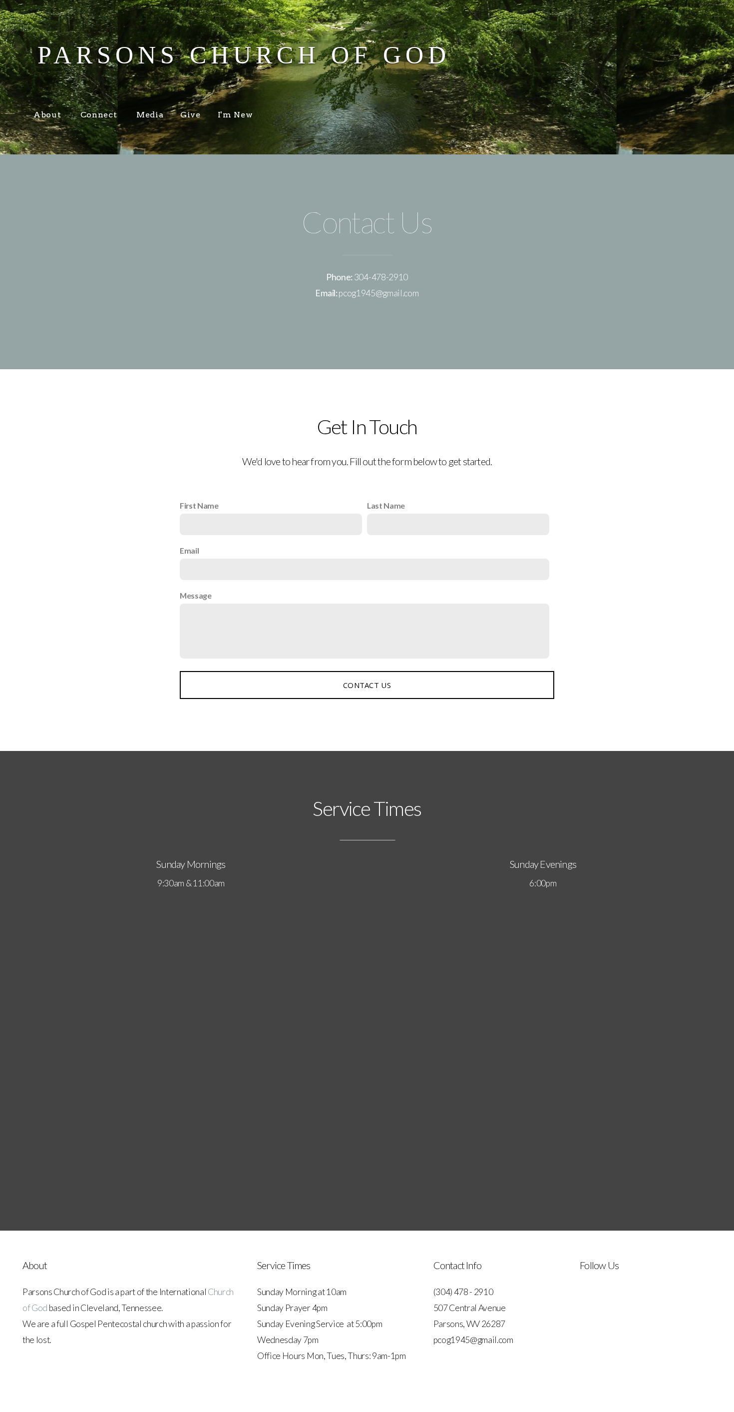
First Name (199, 505)
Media (149, 114)
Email (189, 550)
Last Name (386, 505)
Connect (99, 114)
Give (190, 114)
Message (196, 595)
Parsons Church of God (243, 55)
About (48, 114)
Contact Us (367, 685)
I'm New (235, 114)
